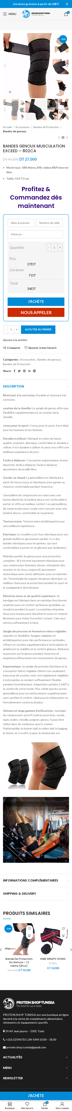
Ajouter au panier (38, 329)
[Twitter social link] (19, 371)
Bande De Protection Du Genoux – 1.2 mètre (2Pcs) (19, 962)
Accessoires (22, 127)
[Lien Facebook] (14, 371)
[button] (63, 935)
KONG (53, 963)
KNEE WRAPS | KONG (53, 959)
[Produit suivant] (67, 138)
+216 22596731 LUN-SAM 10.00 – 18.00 (30, 1039)
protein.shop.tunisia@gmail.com (26, 1047)
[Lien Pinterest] (24, 371)
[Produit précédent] (59, 138)
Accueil (7, 127)
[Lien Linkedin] (29, 371)
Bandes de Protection (46, 127)
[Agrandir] (10, 92)
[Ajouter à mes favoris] (29, 928)
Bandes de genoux (14, 131)
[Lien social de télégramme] (34, 371)
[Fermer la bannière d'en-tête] (67, 4)
